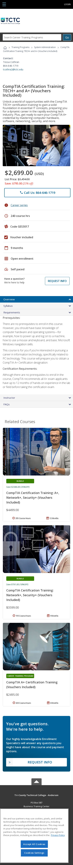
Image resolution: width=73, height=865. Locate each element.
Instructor (9, 397)
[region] (34, 836)
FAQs (6, 404)
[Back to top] (36, 794)
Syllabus (8, 305)
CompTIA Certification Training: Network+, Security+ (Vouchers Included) (29, 595)
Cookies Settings (34, 852)
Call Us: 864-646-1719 (37, 193)
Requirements (11, 312)
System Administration (45, 47)
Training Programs (20, 47)
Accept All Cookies (34, 844)
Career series (19, 205)
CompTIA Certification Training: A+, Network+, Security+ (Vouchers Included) (32, 497)
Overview (9, 299)
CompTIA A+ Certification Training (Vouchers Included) (32, 684)
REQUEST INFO (57, 281)
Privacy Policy (58, 835)
